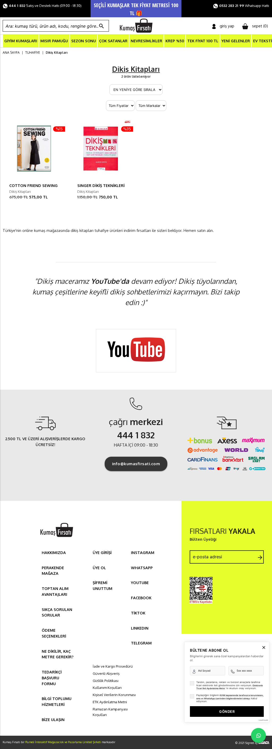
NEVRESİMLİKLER (146, 41)
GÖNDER (227, 711)
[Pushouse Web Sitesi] (262, 720)
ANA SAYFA (11, 53)
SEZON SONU (83, 41)
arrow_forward (260, 557)
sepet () (260, 25)
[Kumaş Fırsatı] (56, 537)
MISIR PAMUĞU (54, 41)
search (101, 26)
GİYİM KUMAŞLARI (20, 41)
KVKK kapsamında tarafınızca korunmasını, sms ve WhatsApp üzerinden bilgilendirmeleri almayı (230, 697)
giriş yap (227, 25)
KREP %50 (174, 41)
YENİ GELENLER (236, 41)
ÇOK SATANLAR (113, 41)
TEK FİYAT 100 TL (202, 41)
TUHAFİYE (32, 53)
